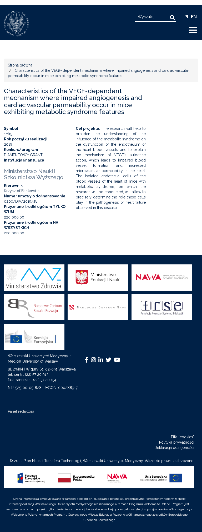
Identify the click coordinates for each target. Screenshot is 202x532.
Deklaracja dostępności (174, 447)
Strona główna (20, 65)
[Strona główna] (18, 23)
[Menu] (195, 30)
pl (187, 16)
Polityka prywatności (176, 442)
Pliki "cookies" (182, 437)
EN (194, 16)
